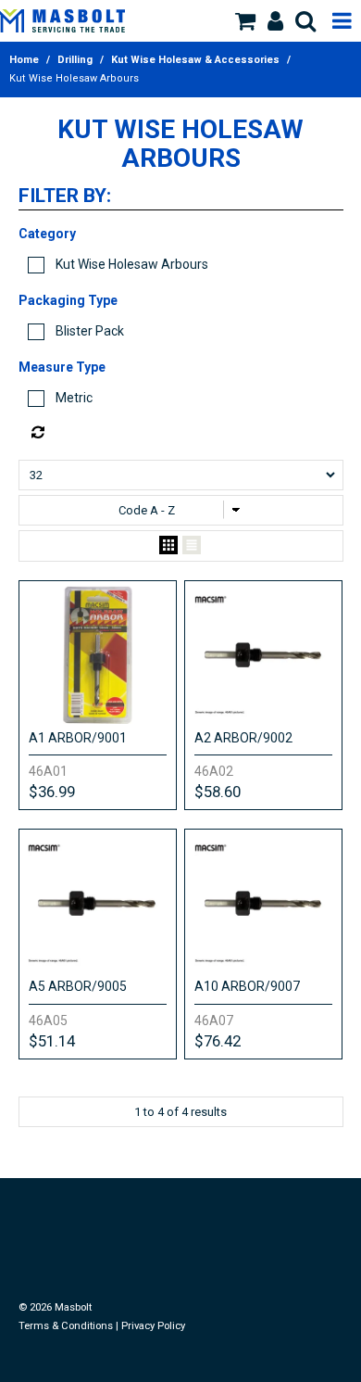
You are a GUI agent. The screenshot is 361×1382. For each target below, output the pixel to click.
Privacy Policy (153, 1326)
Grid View (168, 546)
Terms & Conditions (66, 1326)
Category (47, 233)
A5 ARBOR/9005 (78, 986)
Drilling (75, 60)
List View (191, 546)
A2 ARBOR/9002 (243, 737)
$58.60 (217, 791)
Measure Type (62, 367)
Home (24, 60)
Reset (185, 433)
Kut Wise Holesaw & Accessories (195, 60)
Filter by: (65, 196)
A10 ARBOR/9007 (247, 986)
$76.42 (217, 1041)
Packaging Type (68, 300)
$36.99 (52, 791)
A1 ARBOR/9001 (78, 737)
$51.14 (52, 1041)
